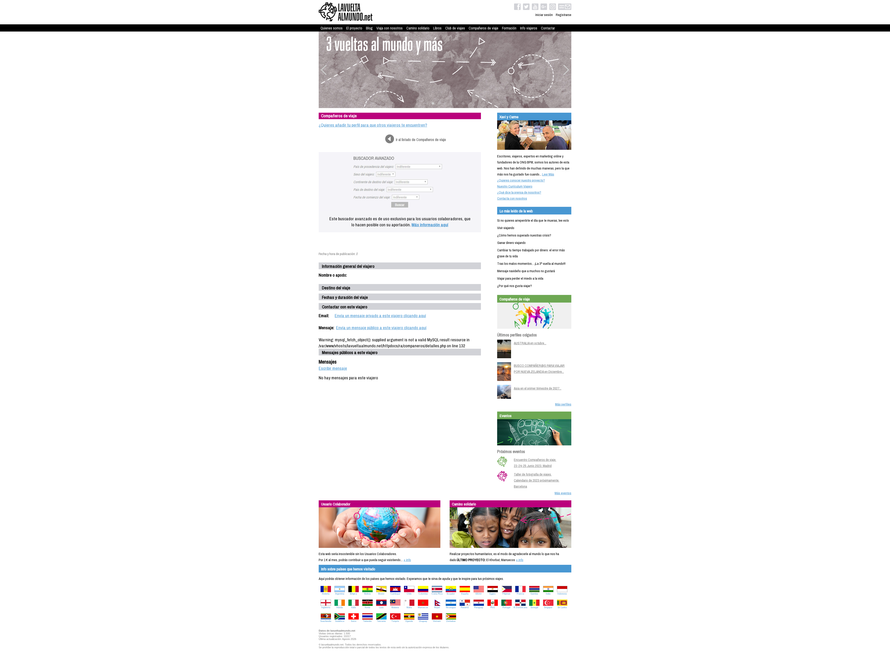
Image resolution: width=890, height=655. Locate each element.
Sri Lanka (562, 607)
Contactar (548, 28)
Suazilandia (325, 621)
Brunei (381, 594)
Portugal (506, 607)
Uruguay (423, 621)
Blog (369, 28)
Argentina (339, 594)
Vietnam (437, 621)
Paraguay (478, 607)
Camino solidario (417, 28)
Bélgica (353, 594)
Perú (492, 607)
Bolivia (367, 594)
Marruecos (423, 607)
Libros (437, 28)
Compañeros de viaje (483, 28)
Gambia (534, 594)
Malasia (395, 607)
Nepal (437, 607)
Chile (409, 594)
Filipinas (506, 594)
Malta (409, 607)
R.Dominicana (520, 607)
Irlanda (339, 607)
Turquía (395, 621)
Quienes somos (332, 28)
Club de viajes (455, 28)
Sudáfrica (339, 621)
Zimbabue (451, 621)
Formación (509, 28)
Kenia (367, 607)
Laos (381, 607)
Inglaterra (325, 607)
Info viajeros (528, 28)
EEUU (479, 594)
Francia (520, 594)
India (548, 594)
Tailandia (367, 621)
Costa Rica (437, 594)
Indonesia (562, 594)
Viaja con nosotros (389, 28)
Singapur (548, 607)
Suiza (353, 621)
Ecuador (451, 594)
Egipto (493, 594)
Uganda (409, 621)
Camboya (395, 594)
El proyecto (354, 28)
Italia (353, 607)
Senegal (534, 607)
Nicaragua (451, 607)
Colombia (423, 594)
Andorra (325, 594)
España (464, 594)
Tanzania (381, 621)
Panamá (465, 607)
